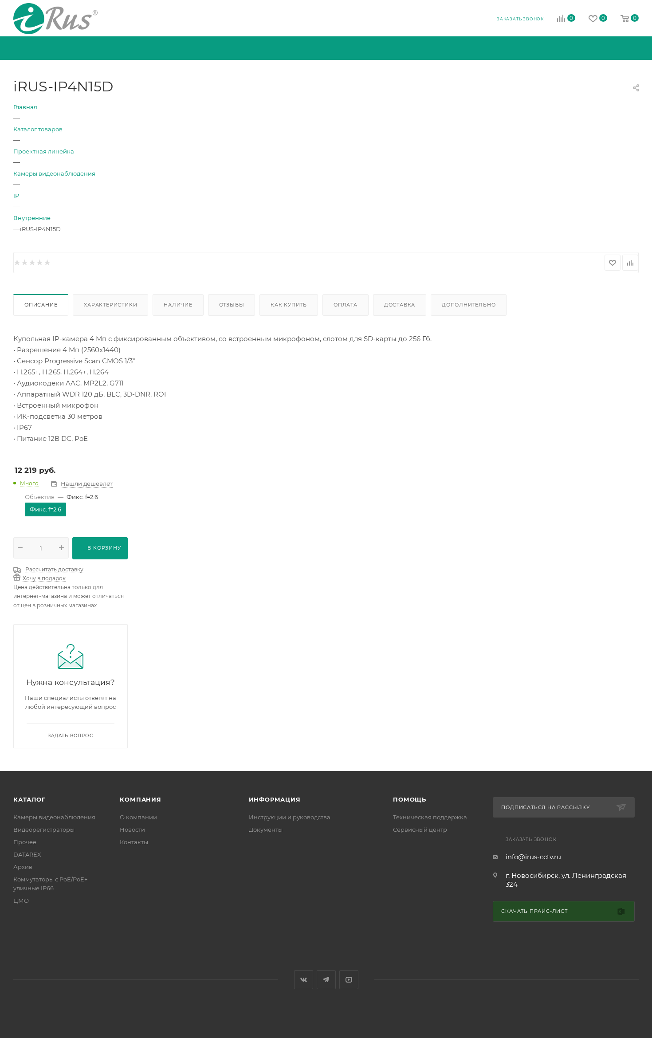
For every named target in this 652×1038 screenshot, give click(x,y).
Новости (132, 829)
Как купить (289, 305)
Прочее (24, 841)
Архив (22, 866)
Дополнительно (468, 305)
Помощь (409, 799)
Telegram (326, 979)
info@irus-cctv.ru (533, 857)
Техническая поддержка (430, 817)
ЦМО (21, 900)
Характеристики (110, 305)
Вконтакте (303, 979)
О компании (138, 817)
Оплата (345, 305)
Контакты (134, 841)
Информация (275, 799)
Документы (266, 829)
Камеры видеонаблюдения (54, 817)
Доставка (399, 305)
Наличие (178, 305)
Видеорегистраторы (44, 829)
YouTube (348, 979)
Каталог (29, 799)
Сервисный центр (420, 829)
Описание (40, 305)
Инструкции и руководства (289, 817)
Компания (140, 799)
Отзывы (231, 305)
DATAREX (27, 854)
